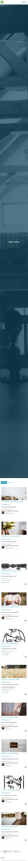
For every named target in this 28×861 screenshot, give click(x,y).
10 (15, 851)
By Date (4, 482)
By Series (10, 482)
